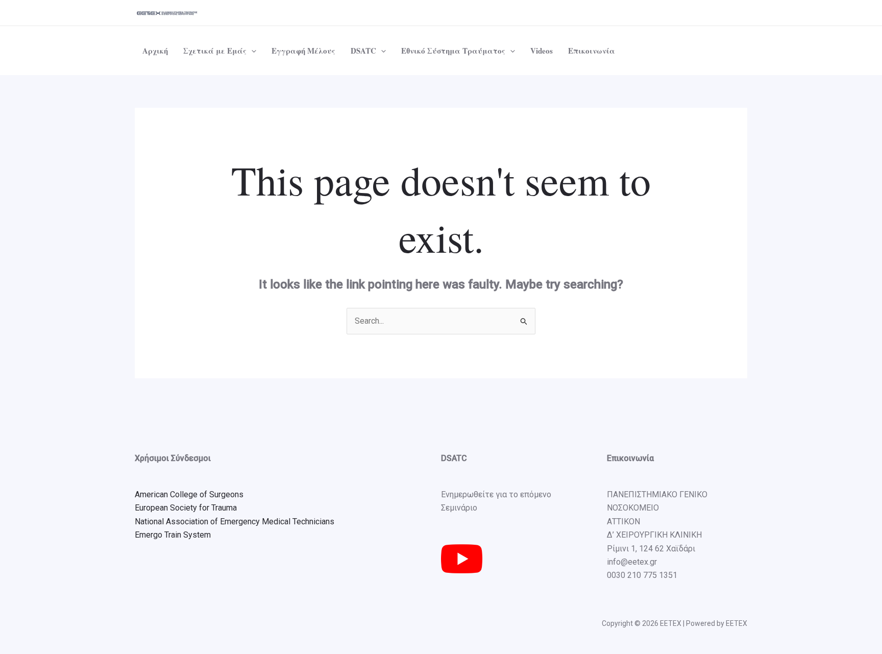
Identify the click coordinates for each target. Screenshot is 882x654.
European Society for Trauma (186, 508)
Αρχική (155, 50)
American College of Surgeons (189, 494)
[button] (251, 50)
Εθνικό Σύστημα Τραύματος (453, 50)
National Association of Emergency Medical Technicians (234, 521)
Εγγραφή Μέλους (303, 50)
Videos (541, 50)
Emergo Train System (173, 535)
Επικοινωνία (591, 50)
